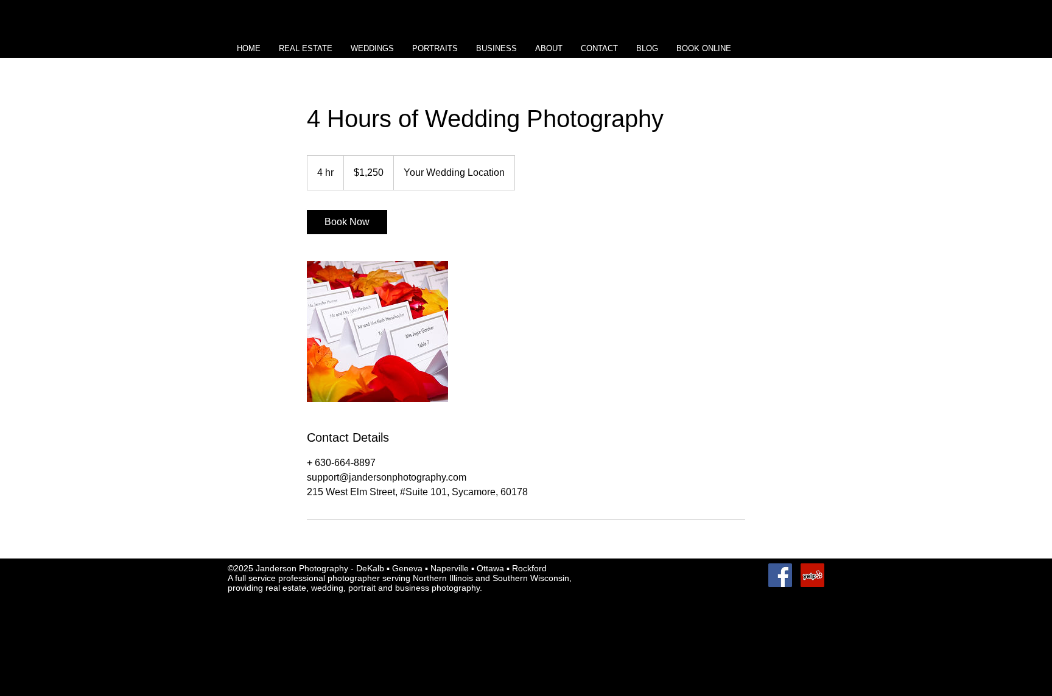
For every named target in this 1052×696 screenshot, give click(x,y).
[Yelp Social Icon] (812, 575)
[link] (347, 222)
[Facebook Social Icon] (780, 575)
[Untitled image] (377, 331)
